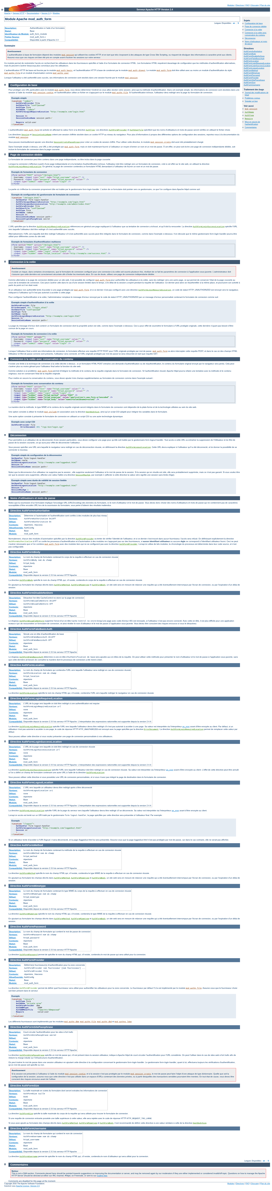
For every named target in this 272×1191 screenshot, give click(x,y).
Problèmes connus (252, 98)
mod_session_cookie (43, 93)
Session (25, 135)
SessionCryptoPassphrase (67, 142)
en (234, 23)
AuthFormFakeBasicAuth (254, 59)
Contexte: (14, 525)
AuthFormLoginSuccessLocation (257, 66)
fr (238, 23)
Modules (230, 5)
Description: (11, 28)
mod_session (68, 55)
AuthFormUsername (252, 85)
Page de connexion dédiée (255, 26)
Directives (240, 5)
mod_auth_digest (136, 70)
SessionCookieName (41, 135)
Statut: (8, 31)
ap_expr (186, 726)
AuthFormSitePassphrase (254, 80)
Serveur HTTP (19, 13)
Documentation (33, 13)
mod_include (50, 412)
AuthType (249, 115)
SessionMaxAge (83, 475)
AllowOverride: (16, 528)
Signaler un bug (251, 101)
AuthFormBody (250, 54)
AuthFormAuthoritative (253, 51)
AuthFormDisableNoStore (254, 56)
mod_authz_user (61, 73)
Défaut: (12, 522)
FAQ (247, 5)
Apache (7, 13)
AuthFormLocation (251, 61)
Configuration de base (254, 23)
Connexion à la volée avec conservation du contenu (255, 34)
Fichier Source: (12, 37)
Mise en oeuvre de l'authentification (252, 123)
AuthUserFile (136, 130)
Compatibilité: (11, 40)
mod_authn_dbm (71, 1022)
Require (249, 119)
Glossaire (255, 5)
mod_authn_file (12, 73)
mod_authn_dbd (104, 1022)
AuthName (249, 112)
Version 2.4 (46, 13)
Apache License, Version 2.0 (28, 1186)
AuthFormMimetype (252, 73)
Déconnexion (250, 38)
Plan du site (265, 5)
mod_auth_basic (64, 70)
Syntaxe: (13, 518)
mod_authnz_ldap (123, 1022)
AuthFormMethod (251, 70)
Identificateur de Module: (17, 34)
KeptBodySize (92, 412)
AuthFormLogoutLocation (254, 68)
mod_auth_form (164, 70)
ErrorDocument (151, 729)
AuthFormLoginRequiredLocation (257, 63)
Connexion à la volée (253, 30)
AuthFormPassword (252, 75)
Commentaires (251, 127)
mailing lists (102, 1175)
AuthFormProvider (251, 78)
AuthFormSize (249, 82)
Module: (13, 534)
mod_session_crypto (160, 142)
